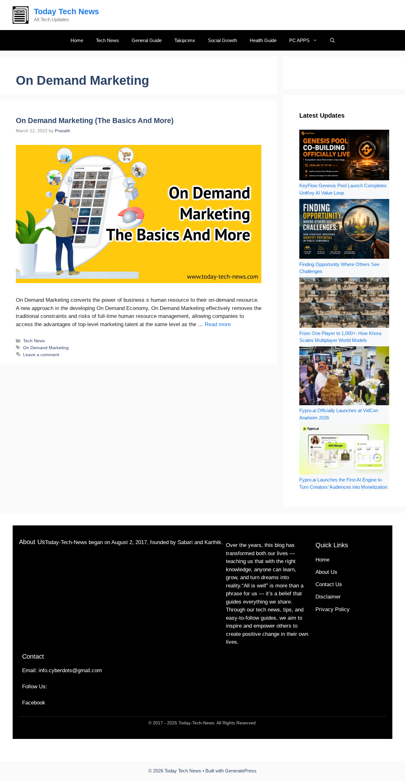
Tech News (107, 40)
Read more (218, 324)
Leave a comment (41, 354)
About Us (326, 572)
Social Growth (222, 40)
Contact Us (328, 584)
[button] (332, 40)
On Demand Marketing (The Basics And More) (95, 120)
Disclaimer (328, 597)
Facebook (33, 703)
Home (77, 40)
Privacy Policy (332, 609)
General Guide (147, 40)
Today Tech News (66, 11)
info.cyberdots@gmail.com (70, 670)
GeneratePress (241, 770)
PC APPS (299, 40)
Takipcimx (184, 40)
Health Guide (263, 40)
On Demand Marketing (46, 347)
